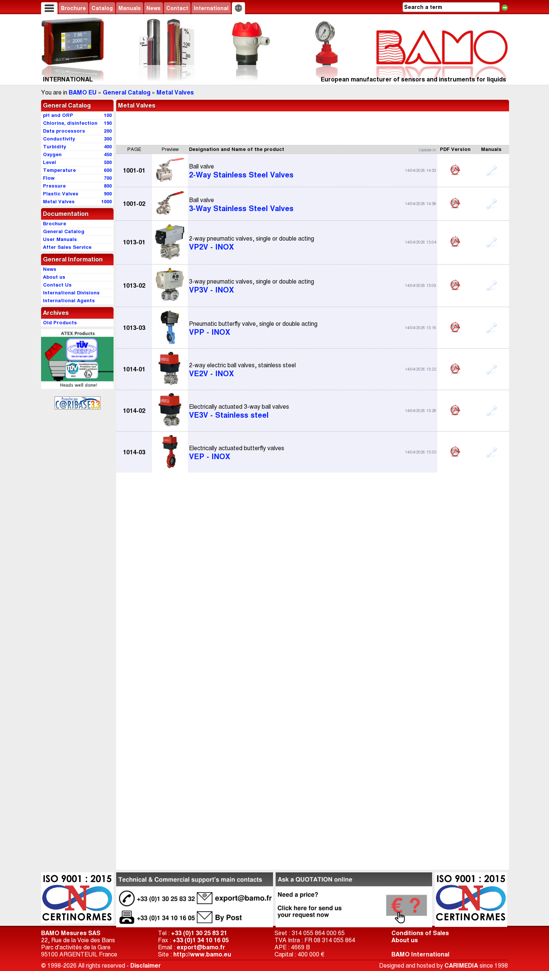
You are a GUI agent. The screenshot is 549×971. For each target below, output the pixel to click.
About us (404, 940)
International (211, 8)
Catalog (102, 8)
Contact (177, 8)
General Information (73, 259)
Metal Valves (175, 92)
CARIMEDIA (461, 965)
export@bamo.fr (201, 947)
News (153, 8)
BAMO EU (83, 92)
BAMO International (420, 954)
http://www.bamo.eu (202, 954)
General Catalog (127, 92)
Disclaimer (145, 965)
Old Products (60, 322)
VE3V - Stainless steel (239, 411)
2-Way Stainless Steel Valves (241, 171)
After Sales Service (67, 247)
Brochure (73, 8)
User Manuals (60, 239)
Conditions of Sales (420, 933)
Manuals (129, 8)
